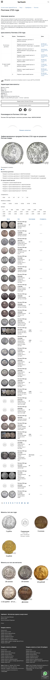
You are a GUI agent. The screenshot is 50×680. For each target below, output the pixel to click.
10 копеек (25, 581)
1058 (4, 215)
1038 (29, 209)
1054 (27, 213)
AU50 (22, 203)
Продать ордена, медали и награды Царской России (12, 641)
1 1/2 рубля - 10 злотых (10, 602)
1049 (44, 211)
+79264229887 (4, 671)
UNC (4, 197)
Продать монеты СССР (6, 631)
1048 (38, 211)
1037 (23, 209)
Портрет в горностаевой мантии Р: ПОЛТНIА (15, 191)
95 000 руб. (44, 74)
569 (12, 209)
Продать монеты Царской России (8, 633)
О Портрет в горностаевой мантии (12, 182)
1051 (9, 213)
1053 (21, 213)
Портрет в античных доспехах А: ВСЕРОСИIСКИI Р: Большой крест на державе (24, 178)
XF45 (28, 203)
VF (18, 197)
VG (27, 197)
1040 (40, 209)
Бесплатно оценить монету (25, 105)
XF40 (34, 203)
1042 (9, 211)
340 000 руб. (44, 50)
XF (14, 197)
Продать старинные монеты (7, 638)
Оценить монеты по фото (45, 677)
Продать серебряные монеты (7, 636)
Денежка (25, 602)
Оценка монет (4, 630)
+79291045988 (29, 669)
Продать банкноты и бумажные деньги (9, 639)
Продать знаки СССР (5, 642)
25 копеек (9, 581)
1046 (27, 211)
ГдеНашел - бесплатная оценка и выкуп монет (14, 614)
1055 (33, 213)
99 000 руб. (44, 70)
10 (22, 503)
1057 (44, 213)
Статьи (2, 623)
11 (25, 503)
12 (28, 503)
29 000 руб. (44, 45)
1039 (34, 209)
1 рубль (9, 531)
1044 (21, 211)
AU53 (16, 203)
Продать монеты (6, 627)
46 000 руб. (44, 60)
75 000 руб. (44, 65)
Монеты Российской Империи (7, 617)
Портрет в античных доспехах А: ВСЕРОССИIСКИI (16, 174)
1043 (15, 211)
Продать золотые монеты (6, 634)
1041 (4, 211)
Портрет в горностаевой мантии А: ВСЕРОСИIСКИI (16, 184)
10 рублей (41, 582)
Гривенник (25, 531)
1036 (17, 209)
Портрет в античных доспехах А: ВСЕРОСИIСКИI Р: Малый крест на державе (24, 176)
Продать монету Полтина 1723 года (25, 101)
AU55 (10, 203)
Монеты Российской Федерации (8, 620)
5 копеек (41, 531)
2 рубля (9, 556)
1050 (4, 213)
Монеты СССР (4, 618)
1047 (33, 211)
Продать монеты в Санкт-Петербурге (37, 647)
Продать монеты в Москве (8, 647)
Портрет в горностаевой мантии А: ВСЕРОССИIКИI (16, 186)
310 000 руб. (44, 56)
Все (4, 169)
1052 (15, 213)
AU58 (4, 203)
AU (9, 197)
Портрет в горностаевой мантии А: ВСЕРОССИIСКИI (17, 188)
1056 (38, 213)
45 (7, 209)
